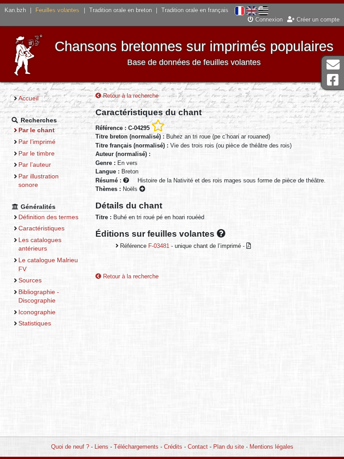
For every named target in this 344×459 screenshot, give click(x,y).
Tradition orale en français (194, 10)
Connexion (268, 19)
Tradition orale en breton (120, 10)
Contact (198, 446)
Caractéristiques (41, 228)
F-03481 (158, 245)
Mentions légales (271, 446)
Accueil (28, 98)
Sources (30, 280)
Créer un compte (317, 19)
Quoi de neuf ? (70, 446)
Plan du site (228, 446)
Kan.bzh (15, 10)
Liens (101, 446)
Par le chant (36, 130)
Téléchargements (136, 446)
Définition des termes (48, 217)
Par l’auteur (34, 164)
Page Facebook (333, 80)
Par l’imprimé (37, 141)
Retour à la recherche (130, 95)
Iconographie (37, 312)
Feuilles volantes (57, 10)
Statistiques (34, 323)
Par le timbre (36, 153)
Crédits (173, 446)
